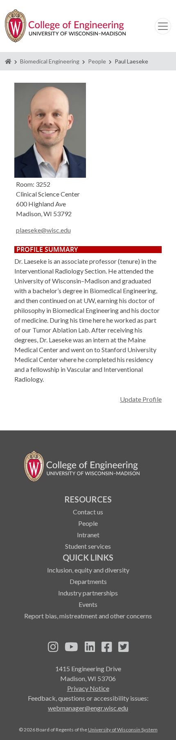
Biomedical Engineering (49, 61)
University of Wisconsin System (123, 729)
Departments (88, 581)
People (97, 61)
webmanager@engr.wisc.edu (88, 708)
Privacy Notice (88, 688)
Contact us (88, 512)
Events (88, 604)
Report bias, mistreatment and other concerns (88, 616)
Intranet (88, 535)
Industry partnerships (88, 593)
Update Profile (141, 399)
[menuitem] (88, 522)
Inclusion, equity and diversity (88, 570)
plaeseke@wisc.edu (43, 230)
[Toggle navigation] (163, 26)
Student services (88, 546)
